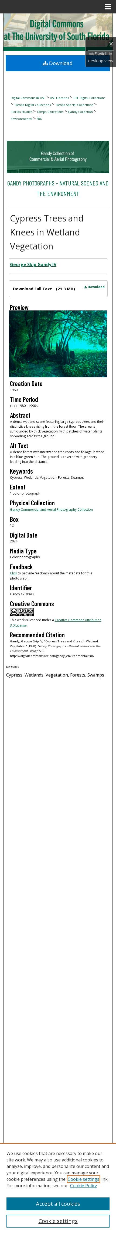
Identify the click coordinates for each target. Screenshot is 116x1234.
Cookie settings (83, 1179)
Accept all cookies (58, 1203)
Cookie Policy (83, 1186)
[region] (58, 1188)
